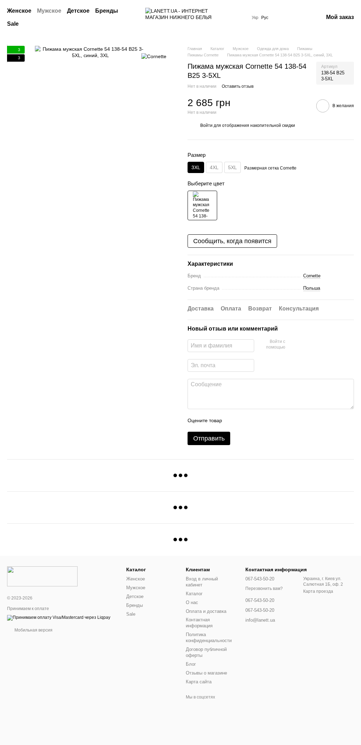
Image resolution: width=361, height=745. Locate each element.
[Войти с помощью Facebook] (293, 344)
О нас (192, 602)
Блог (191, 664)
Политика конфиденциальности (209, 637)
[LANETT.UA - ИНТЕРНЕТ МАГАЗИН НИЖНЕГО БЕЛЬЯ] (42, 575)
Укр (255, 18)
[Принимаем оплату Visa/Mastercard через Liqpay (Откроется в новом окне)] (58, 617)
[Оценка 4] (267, 420)
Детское (78, 11)
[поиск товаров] (131, 17)
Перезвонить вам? (264, 588)
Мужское (49, 11)
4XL (214, 167)
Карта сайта (199, 681)
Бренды (106, 11)
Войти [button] (206, 125)
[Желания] (281, 17)
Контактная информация (199, 622)
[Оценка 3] (256, 420)
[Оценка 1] (233, 420)
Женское (19, 11)
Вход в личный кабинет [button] (202, 581)
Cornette (311, 275)
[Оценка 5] (278, 420)
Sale (13, 24)
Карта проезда (318, 591)
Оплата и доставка (206, 611)
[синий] (202, 205)
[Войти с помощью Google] (304, 344)
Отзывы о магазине (206, 673)
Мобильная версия (33, 630)
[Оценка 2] (245, 420)
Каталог (194, 593)
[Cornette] (154, 56)
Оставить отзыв (237, 86)
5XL (232, 167)
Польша (311, 288)
